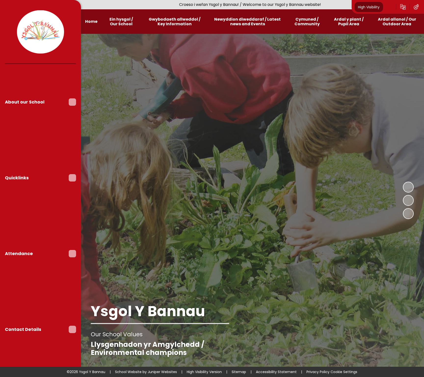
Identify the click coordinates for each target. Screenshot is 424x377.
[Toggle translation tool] (403, 7)
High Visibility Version (204, 371)
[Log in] (416, 7)
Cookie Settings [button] (344, 371)
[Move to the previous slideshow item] (408, 200)
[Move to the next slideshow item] (408, 213)
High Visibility (369, 6)
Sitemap (239, 371)
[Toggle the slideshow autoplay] (408, 187)
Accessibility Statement (276, 371)
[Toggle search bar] (389, 7)
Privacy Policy (318, 371)
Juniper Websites (162, 371)
